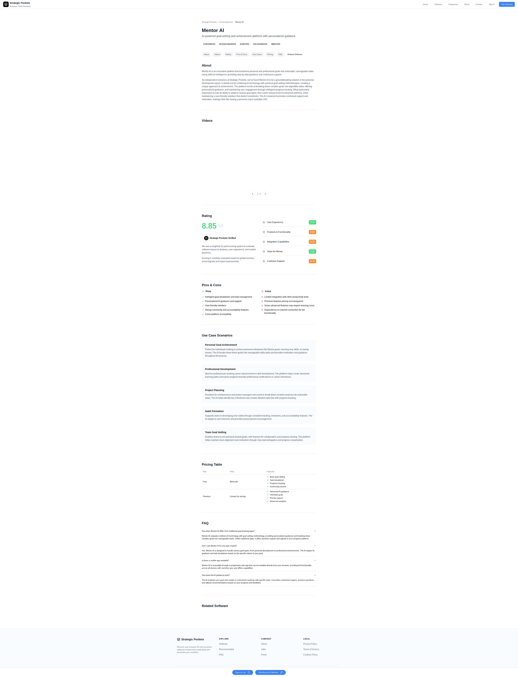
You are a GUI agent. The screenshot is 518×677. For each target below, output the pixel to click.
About (466, 4)
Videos (217, 54)
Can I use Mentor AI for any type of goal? (219, 546)
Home (425, 4)
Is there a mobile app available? (215, 560)
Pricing (270, 54)
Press (264, 655)
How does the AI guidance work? (216, 575)
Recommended (226, 649)
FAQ (280, 54)
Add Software (507, 4)
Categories (453, 4)
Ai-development (226, 22)
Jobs (263, 649)
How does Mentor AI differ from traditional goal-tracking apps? (228, 531)
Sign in (492, 4)
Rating (228, 54)
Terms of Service (311, 649)
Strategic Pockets (209, 22)
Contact (479, 4)
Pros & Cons (241, 54)
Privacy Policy (310, 644)
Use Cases (257, 54)
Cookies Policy (310, 655)
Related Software (295, 54)
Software (438, 4)
